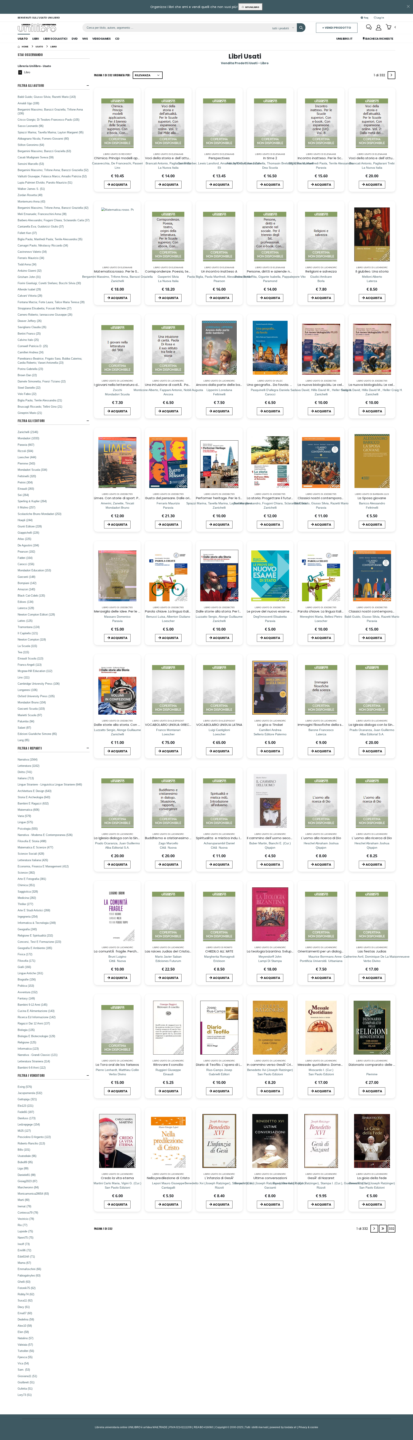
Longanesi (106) (27, 690)
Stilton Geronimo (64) (31, 145)
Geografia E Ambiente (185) (35, 948)
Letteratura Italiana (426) (33, 860)
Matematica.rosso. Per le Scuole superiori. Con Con (135, 271)
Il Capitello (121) (28, 633)
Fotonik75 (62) (26, 1288)
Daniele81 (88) (26, 1175)
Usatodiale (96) (27, 1156)
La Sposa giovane (372, 498)
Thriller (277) (25, 904)
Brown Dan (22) (27, 375)
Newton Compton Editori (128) (36, 614)
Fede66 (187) (26, 1112)
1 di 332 (380, 76)
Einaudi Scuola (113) (30, 658)
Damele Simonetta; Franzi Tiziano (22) (42, 381)
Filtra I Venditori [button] (31, 1075)
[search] (301, 27)
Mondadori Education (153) (34, 570)
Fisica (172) (25, 954)
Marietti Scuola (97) (30, 715)
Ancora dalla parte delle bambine (223, 384)
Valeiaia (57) (25, 1344)
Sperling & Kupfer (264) (32, 501)
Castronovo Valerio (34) (32, 252)
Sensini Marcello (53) (31, 164)
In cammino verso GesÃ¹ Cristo (271, 1064)
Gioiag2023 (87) (27, 1181)
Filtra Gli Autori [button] (31, 85)
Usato (23, 39)
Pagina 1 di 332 (103, 1228)
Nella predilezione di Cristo (168, 1178)
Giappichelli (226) (28, 533)
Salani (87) (24, 727)
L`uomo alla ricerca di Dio (321, 838)
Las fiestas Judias (372, 951)
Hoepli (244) (25, 520)
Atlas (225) (24, 539)
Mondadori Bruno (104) (32, 702)
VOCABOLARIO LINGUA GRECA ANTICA (174, 724)
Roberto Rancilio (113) (31, 1143)
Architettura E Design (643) (34, 791)
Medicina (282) (27, 898)
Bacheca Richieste (379, 39)
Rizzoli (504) (25, 451)
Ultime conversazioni (270, 1178)
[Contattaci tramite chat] (369, 27)
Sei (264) (23, 495)
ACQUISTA (119, 184)
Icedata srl (290, 1427)
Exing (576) (25, 1087)
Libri (35, 39)
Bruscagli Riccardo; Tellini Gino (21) (40, 406)
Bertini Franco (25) (29, 333)
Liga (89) (23, 1168)
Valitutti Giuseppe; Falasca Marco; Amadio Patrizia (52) (52, 176)
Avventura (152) (27, 992)
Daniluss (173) (26, 1118)
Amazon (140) (26, 589)
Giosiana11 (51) (27, 1376)
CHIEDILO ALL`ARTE (219, 951)
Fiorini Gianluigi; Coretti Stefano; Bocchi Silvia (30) (49, 283)
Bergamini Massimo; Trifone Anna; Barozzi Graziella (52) (53, 170)
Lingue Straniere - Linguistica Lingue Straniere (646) (50, 784)
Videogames (101, 39)
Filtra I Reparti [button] (30, 748)
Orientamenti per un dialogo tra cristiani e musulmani (341, 951)
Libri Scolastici (55, 39)
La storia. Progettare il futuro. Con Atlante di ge (285, 498)
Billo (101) (24, 1150)
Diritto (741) (25, 772)
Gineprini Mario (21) (30, 413)
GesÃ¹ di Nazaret (321, 1178)
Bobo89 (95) (25, 1162)
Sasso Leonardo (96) (30, 126)
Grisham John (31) (29, 277)
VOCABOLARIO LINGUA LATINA (219, 724)
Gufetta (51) (25, 1388)
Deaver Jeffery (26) (30, 321)
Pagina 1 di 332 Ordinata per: (112, 75)
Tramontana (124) (29, 627)
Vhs (85, 39)
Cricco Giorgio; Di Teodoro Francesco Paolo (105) (48, 120)
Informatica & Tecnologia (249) (37, 923)
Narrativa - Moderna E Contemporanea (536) (45, 835)
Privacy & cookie (308, 1427)
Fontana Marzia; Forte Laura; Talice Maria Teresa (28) (51, 302)
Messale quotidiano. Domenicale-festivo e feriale (338, 1064)
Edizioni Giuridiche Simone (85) (37, 734)
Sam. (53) (24, 1369)
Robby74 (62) (26, 1294)
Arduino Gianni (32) (30, 271)
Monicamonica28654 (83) (33, 1193)
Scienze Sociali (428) (31, 854)
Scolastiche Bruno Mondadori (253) (39, 514)
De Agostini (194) (28, 545)
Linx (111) (23, 677)
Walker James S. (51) (31, 189)
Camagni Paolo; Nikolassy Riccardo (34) (43, 245)
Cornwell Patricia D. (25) (33, 346)
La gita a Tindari (270, 724)
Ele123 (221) (25, 1106)
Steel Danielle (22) (29, 388)
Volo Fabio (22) (27, 394)
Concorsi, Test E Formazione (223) (39, 942)
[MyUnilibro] (378, 27)
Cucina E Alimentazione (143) (36, 1011)
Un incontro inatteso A (219, 271)
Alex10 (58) (25, 1326)
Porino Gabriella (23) (30, 369)
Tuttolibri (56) (26, 1351)
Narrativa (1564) (27, 759)
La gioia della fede (372, 1178)
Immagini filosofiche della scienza (325, 724)
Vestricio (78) (26, 1219)
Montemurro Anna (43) (31, 201)
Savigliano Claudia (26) (32, 327)
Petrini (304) (25, 482)
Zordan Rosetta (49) (30, 195)
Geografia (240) (27, 929)
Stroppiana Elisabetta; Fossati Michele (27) (44, 308)
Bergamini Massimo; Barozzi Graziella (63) (44, 151)
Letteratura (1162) (28, 766)
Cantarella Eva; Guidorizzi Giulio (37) (41, 226)
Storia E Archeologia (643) (34, 797)
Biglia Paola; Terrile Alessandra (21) (40, 400)
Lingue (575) (25, 822)
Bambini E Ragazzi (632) (33, 803)
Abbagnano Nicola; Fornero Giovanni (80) (43, 138)
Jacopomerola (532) (30, 1093)
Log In (380, 17)
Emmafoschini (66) (29, 1269)
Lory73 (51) (25, 1395)
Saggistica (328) (28, 891)
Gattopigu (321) (27, 1099)
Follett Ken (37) (27, 233)
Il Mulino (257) (26, 507)
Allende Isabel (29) (29, 289)
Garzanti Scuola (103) (31, 709)
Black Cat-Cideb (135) (31, 595)
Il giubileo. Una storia (372, 271)
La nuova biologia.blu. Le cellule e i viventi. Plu (333, 384)
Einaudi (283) (26, 489)
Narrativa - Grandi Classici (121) (37, 1055)
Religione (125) (27, 1042)
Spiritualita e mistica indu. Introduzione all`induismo (237, 838)
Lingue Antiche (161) (30, 973)
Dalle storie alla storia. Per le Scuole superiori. (232, 611)
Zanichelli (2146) (28, 432)
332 (391, 1228)
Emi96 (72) (24, 1250)
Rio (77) (22, 1225)
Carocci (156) (26, 564)
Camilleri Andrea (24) (30, 352)
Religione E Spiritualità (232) (35, 935)
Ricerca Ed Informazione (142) (36, 1017)
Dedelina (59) (26, 1319)
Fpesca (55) (25, 1357)
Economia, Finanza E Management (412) (43, 866)
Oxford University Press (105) (36, 696)
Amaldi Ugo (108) (28, 103)
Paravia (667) (26, 445)
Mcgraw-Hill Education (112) (35, 671)
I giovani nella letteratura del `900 (121, 384)
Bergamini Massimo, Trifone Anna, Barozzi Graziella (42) (53, 208)
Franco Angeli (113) (30, 665)
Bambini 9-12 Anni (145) (32, 1005)
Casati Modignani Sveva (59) (36, 157)
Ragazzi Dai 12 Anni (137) (34, 1023)
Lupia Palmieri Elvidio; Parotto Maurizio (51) (45, 182)
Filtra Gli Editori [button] (31, 420)
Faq (365, 17)
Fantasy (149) (26, 998)
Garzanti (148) (26, 577)
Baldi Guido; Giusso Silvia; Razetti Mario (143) (47, 97)
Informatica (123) (28, 1048)
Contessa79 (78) (28, 1212)
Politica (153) (26, 986)
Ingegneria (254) (28, 916)
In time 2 (270, 158)
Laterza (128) (26, 608)
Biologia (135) (26, 1030)
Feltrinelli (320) (27, 476)
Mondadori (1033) (28, 438)
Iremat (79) (24, 1206)
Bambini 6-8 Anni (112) (32, 1067)
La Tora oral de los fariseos (117, 1064)
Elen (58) (23, 1332)
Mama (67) (24, 1263)
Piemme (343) (26, 463)
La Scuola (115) (27, 646)
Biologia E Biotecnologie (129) (36, 1036)
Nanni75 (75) (25, 1237)
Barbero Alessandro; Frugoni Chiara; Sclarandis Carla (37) (53, 220)
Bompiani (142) (27, 583)
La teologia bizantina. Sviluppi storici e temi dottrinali (289, 951)
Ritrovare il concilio (168, 1064)
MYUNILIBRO (251, 7)
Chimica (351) (26, 885)
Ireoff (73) (24, 1244)
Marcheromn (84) (28, 1187)
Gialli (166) (24, 967)
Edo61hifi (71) (26, 1256)
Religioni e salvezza (321, 271)
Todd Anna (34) (27, 264)
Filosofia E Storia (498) (32, 841)
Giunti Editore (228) (30, 526)
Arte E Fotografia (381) (32, 879)
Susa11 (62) (25, 1300)
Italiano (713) (26, 778)
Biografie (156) (27, 979)
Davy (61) (24, 1307)
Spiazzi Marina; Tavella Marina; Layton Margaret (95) (50, 132)
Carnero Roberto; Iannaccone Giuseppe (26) (45, 314)
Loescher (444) (27, 457)
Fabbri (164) (25, 558)
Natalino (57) (25, 1338)
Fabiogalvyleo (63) (29, 1275)
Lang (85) (23, 740)
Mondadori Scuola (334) (32, 470)
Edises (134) (25, 602)
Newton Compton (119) (32, 639)
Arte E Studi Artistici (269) (34, 910)
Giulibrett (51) (26, 1382)
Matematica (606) (28, 810)
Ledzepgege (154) (29, 1124)
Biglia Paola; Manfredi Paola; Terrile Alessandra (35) (50, 239)
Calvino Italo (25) (28, 340)
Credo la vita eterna (117, 1178)
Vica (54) (23, 1363)
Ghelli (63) (24, 1282)
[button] (391, 27)
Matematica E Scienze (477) (35, 847)
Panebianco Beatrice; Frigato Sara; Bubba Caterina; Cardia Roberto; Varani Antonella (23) (50, 360)
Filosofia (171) (26, 961)
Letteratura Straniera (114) (34, 1061)
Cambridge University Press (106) (39, 684)
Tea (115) (23, 652)
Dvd (75, 39)
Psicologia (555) (28, 829)
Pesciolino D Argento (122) (34, 1137)
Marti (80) (23, 1200)
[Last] (383, 1229)
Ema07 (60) (25, 1313)
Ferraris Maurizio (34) (31, 258)
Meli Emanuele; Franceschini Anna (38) (42, 214)
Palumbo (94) (26, 721)
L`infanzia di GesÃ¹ (219, 1178)
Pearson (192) (26, 551)
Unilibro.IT (344, 39)
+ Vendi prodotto (336, 28)
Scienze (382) (26, 872)
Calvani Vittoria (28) (30, 296)
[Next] (391, 75)
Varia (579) (24, 816)
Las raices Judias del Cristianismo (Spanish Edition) (186, 951)
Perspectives (219, 158)
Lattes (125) (25, 621)
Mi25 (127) (24, 1131)
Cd (117, 39)
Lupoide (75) (25, 1231)
